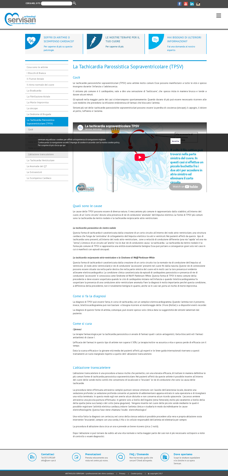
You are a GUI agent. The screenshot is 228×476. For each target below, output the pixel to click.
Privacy (122, 473)
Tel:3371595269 (48, 457)
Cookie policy (136, 473)
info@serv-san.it (48, 460)
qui (64, 145)
